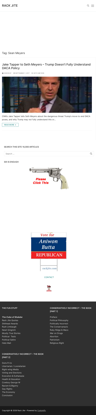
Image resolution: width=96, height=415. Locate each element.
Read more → (10, 125)
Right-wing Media (10, 369)
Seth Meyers (38, 73)
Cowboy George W (11, 382)
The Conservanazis (59, 326)
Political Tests (9, 336)
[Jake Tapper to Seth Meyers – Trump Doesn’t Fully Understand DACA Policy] (47, 95)
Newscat (8, 73)
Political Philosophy (59, 320)
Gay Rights (7, 389)
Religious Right (57, 343)
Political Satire (9, 339)
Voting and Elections (12, 372)
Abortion (54, 336)
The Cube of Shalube (12, 317)
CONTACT (49, 277)
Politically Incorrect (59, 323)
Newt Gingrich (9, 330)
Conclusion (7, 395)
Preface (53, 317)
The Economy (8, 392)
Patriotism (55, 339)
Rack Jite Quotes (10, 320)
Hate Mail (6, 343)
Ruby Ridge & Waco (59, 330)
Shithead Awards (10, 323)
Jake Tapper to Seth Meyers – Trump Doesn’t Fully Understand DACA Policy (46, 66)
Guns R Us (7, 363)
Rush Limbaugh (9, 326)
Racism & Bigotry (10, 385)
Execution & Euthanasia (13, 376)
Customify (41, 410)
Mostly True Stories (11, 333)
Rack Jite (10, 5)
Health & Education (11, 379)
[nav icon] (92, 5)
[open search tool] (88, 6)
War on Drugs (56, 333)
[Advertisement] (48, 30)
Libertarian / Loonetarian (14, 366)
